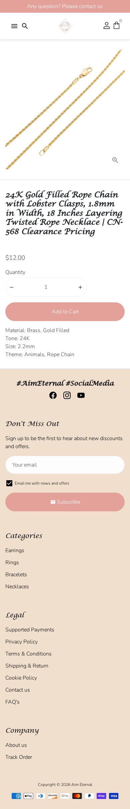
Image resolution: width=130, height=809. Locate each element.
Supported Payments (29, 629)
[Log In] (106, 26)
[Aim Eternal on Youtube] (79, 395)
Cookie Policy (21, 678)
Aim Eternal (81, 784)
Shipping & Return (26, 666)
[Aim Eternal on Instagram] (65, 395)
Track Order (18, 757)
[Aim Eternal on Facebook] (51, 395)
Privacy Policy (21, 641)
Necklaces (17, 586)
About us (16, 745)
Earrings (14, 550)
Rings (12, 562)
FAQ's (12, 702)
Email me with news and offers (42, 483)
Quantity (15, 272)
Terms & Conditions (28, 654)
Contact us (17, 690)
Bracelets (16, 574)
